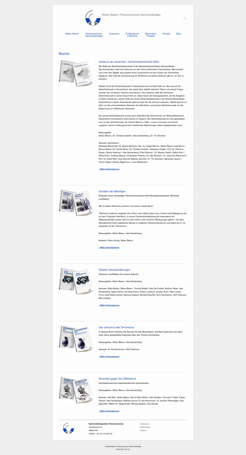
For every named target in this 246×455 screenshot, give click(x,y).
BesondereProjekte (150, 34)
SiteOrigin (126, 449)
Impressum (144, 423)
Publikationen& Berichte (132, 34)
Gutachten (114, 33)
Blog (178, 33)
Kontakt (166, 33)
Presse (143, 430)
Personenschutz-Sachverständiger (94, 34)
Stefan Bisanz (72, 33)
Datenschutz (145, 427)
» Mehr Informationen (109, 169)
